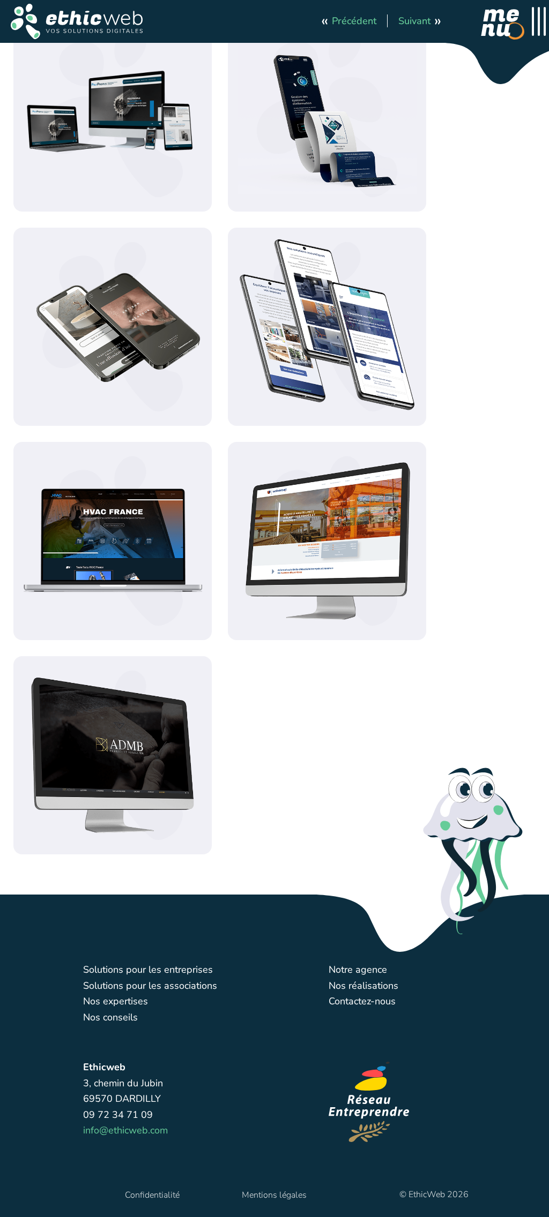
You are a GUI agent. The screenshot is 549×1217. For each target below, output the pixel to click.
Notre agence (358, 969)
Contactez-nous (362, 1001)
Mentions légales (274, 1195)
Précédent (354, 20)
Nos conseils (110, 1017)
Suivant (414, 20)
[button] (77, 21)
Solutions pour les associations (150, 985)
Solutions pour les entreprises (148, 969)
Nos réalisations (363, 985)
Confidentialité (152, 1195)
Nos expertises (115, 1001)
